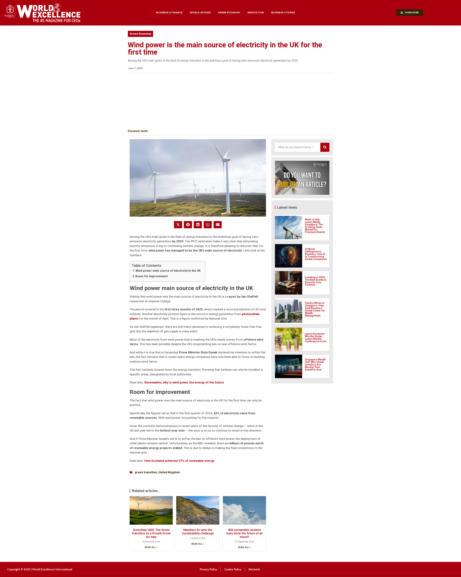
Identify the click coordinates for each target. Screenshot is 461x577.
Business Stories (283, 12)
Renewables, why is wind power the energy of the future (184, 382)
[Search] (324, 147)
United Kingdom (169, 472)
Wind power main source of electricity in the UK (168, 270)
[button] (178, 224)
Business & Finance (169, 12)
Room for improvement (151, 276)
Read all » (151, 547)
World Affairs (200, 12)
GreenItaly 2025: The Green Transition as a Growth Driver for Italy (151, 533)
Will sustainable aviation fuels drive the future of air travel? (244, 533)
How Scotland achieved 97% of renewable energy (179, 461)
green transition (146, 472)
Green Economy (229, 12)
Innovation (255, 12)
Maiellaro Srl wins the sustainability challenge (198, 531)
